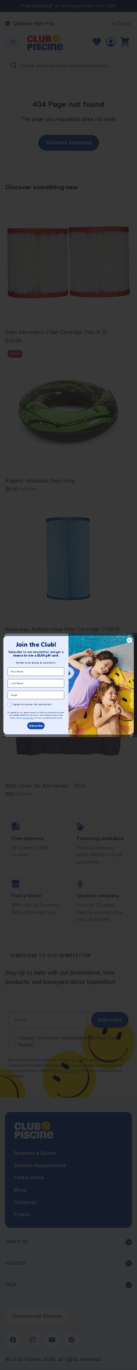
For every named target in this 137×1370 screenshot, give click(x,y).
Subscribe (36, 726)
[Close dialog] (129, 640)
